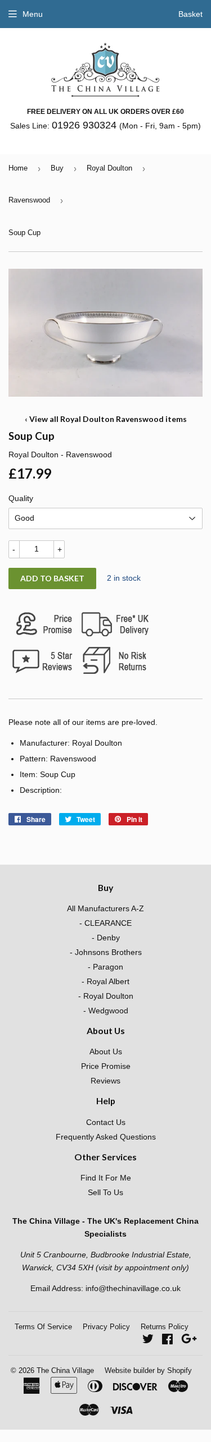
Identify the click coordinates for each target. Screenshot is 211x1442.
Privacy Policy (106, 1326)
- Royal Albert (105, 981)
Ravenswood (29, 200)
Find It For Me (105, 1177)
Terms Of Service (43, 1326)
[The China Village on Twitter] (148, 1340)
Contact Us (105, 1122)
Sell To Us (105, 1192)
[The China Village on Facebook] (167, 1340)
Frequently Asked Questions (106, 1136)
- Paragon (105, 966)
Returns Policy (164, 1326)
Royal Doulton (109, 168)
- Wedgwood (105, 1010)
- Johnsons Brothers (106, 952)
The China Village (65, 1370)
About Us (105, 1051)
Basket (190, 14)
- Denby (106, 937)
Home (18, 168)
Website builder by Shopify (148, 1370)
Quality (20, 498)
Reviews (105, 1080)
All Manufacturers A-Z (105, 908)
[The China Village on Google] (189, 1340)
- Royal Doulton (105, 995)
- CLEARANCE (105, 923)
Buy (57, 168)
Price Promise (106, 1066)
